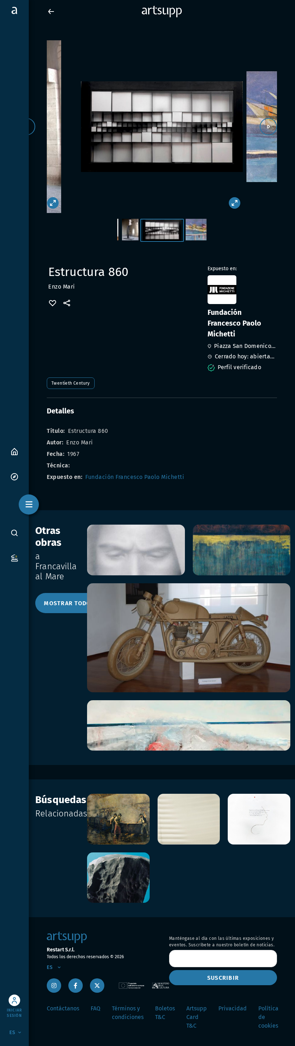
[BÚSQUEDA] (14, 532)
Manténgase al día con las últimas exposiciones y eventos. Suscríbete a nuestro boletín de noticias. (221, 941)
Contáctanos (63, 1008)
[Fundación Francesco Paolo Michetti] (242, 289)
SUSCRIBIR (223, 977)
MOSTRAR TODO (67, 603)
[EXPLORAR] (14, 476)
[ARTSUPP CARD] (14, 557)
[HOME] (14, 451)
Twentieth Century (70, 383)
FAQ (95, 1008)
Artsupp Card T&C (196, 1017)
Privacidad (232, 1008)
